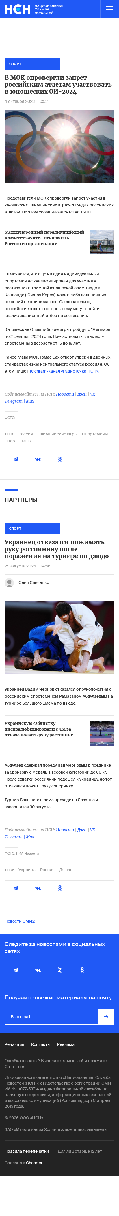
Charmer (34, 1162)
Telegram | (15, 401)
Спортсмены (95, 434)
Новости (65, 394)
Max (30, 401)
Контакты (40, 1044)
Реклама (66, 1044)
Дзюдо (65, 869)
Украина (27, 869)
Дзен (82, 394)
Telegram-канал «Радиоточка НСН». (64, 371)
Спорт (11, 441)
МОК (26, 441)
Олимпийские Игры (57, 434)
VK (92, 394)
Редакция (14, 1044)
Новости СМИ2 (20, 921)
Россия (25, 434)
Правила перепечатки (27, 1151)
